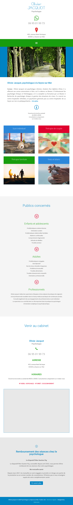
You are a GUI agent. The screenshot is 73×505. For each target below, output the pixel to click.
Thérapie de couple (54, 128)
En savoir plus (36, 483)
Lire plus (35, 101)
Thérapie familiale (19, 159)
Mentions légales (51, 500)
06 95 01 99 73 (36, 23)
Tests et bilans (54, 159)
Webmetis (36, 502)
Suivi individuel (19, 128)
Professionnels (37, 289)
